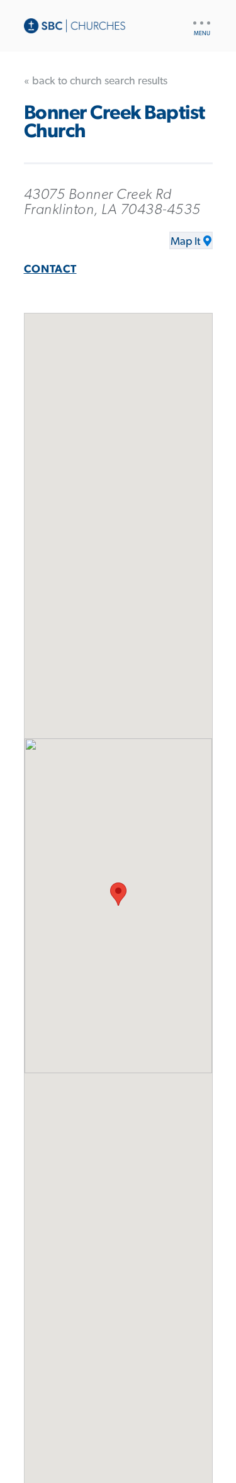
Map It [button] (185, 241)
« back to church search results (95, 81)
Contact (50, 269)
